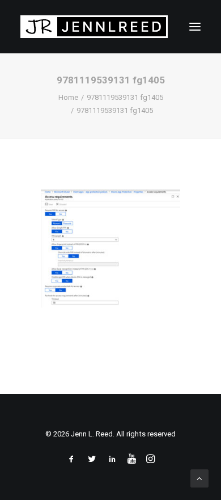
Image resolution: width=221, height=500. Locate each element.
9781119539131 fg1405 (125, 97)
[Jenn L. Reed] (94, 26)
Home (68, 97)
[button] (195, 26)
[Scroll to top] (199, 478)
